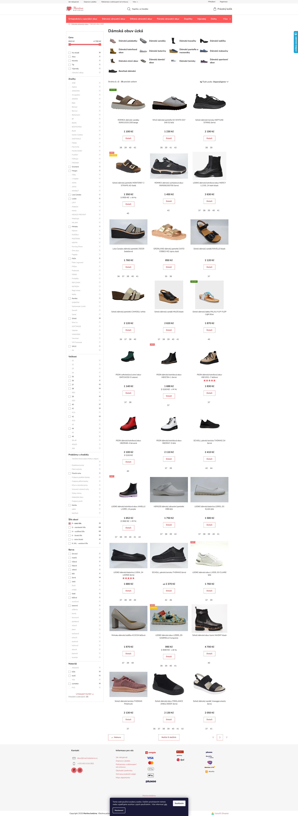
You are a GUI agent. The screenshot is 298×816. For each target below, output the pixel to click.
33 (86, 368)
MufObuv (86, 235)
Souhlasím (179, 803)
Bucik (86, 131)
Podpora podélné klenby (86, 477)
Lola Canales (86, 195)
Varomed (86, 338)
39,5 (86, 400)
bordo (86, 613)
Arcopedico (86, 95)
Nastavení (119, 810)
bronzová (86, 617)
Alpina (86, 87)
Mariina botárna (149, 795)
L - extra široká (86, 539)
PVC (86, 688)
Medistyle (86, 218)
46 (86, 436)
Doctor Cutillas (86, 135)
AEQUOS (86, 668)
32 (86, 364)
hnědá (86, 590)
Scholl (86, 318)
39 (86, 396)
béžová (86, 598)
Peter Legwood (86, 262)
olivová (86, 637)
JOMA (86, 187)
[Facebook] (74, 770)
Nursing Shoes (86, 246)
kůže (86, 672)
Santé (86, 314)
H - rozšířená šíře (86, 531)
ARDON (86, 99)
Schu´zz (86, 322)
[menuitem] (83, 19)
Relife (86, 294)
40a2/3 (86, 444)
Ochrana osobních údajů (126, 774)
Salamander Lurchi (86, 306)
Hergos (86, 171)
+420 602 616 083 (85, 763)
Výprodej (86, 69)
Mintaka (86, 226)
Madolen (86, 207)
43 (86, 424)
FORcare (86, 159)
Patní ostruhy (86, 469)
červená (86, 554)
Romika (86, 298)
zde (165, 804)
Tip (86, 65)
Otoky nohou (86, 493)
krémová (86, 645)
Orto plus (86, 250)
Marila (86, 211)
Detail (128, 138)
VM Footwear (86, 342)
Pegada (86, 254)
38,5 (86, 392)
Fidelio (86, 143)
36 (86, 380)
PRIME (86, 274)
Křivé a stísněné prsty (86, 485)
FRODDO (86, 163)
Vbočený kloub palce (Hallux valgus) (86, 460)
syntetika (86, 684)
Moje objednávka (123, 777)
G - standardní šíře (86, 527)
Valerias (86, 330)
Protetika (86, 278)
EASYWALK (86, 139)
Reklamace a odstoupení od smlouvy (114, 2)
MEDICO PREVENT (86, 215)
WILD (86, 346)
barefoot (86, 513)
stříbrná (86, 609)
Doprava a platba (90, 2)
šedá (86, 594)
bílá (86, 574)
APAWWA (86, 91)
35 (86, 377)
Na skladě (86, 53)
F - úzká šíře (86, 523)
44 (86, 428)
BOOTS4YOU (86, 127)
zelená (86, 570)
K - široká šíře (86, 535)
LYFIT (86, 203)
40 (86, 404)
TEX (86, 680)
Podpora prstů (86, 501)
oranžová (86, 601)
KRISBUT (86, 191)
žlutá (86, 585)
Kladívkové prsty (86, 465)
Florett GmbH (86, 151)
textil (86, 676)
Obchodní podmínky (124, 770)
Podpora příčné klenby (86, 481)
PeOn (86, 258)
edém (86, 509)
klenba (86, 505)
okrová (86, 649)
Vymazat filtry (83, 694)
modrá (86, 558)
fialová (86, 566)
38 (86, 388)
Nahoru (117, 737)
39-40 (86, 440)
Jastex (86, 183)
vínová (86, 625)
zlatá (86, 581)
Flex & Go (86, 147)
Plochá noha (86, 473)
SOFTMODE (86, 326)
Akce (86, 57)
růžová (86, 562)
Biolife (86, 123)
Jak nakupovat (73, 2)
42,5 (86, 420)
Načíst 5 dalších (169, 737)
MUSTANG (86, 239)
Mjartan (86, 231)
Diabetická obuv (86, 497)
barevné (86, 653)
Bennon (86, 111)
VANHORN (86, 334)
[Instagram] (80, 770)
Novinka (86, 61)
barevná (86, 605)
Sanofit (86, 310)
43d (86, 448)
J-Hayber (86, 179)
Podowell (86, 270)
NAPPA (86, 242)
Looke (86, 199)
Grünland (86, 167)
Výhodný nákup (86, 73)
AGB (86, 83)
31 (86, 360)
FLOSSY (86, 155)
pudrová (86, 641)
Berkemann (86, 115)
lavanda (86, 657)
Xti (86, 350)
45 (86, 432)
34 (86, 373)
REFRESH (86, 286)
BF (86, 119)
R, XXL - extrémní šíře (86, 543)
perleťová (86, 621)
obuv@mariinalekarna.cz (87, 758)
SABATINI (86, 302)
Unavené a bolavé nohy (86, 489)
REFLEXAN (86, 282)
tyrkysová (86, 633)
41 (86, 408)
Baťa (86, 103)
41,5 (86, 412)
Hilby (86, 175)
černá (86, 578)
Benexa (86, 107)
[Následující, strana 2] (220, 737)
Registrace (223, 2)
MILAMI (86, 222)
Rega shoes (86, 290)
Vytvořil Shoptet (222, 813)
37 (86, 384)
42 (86, 416)
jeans (86, 629)
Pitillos (86, 266)
